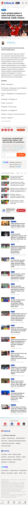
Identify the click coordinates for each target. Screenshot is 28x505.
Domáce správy (11, 438)
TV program (4, 454)
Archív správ (4, 440)
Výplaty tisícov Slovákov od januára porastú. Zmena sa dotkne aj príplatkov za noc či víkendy (18, 190)
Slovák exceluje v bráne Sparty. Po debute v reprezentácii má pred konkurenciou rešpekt (18, 276)
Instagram (5, 425)
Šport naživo (10, 473)
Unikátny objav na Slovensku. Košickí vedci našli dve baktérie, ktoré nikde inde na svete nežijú (17, 196)
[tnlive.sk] (7, 3)
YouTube (18, 425)
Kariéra (23, 456)
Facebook (11, 425)
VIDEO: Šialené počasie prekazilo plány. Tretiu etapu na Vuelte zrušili (18, 225)
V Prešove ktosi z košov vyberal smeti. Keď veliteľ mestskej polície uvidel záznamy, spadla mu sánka (18, 184)
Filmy (24, 473)
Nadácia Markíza (17, 459)
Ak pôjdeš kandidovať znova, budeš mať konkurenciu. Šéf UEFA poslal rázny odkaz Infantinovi (17, 396)
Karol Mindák (14, 322)
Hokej (12, 258)
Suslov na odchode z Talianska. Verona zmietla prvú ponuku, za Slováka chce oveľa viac (19, 330)
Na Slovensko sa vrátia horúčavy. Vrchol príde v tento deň (17, 202)
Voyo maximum (5, 470)
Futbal (12, 244)
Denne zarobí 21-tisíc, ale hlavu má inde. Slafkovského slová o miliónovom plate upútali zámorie (18, 357)
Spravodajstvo (23, 470)
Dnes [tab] (18, 173)
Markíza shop (12, 462)
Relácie (16, 473)
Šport (8, 7)
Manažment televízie (6, 459)
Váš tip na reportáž (9, 435)
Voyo (19, 167)
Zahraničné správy (20, 438)
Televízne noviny (14, 470)
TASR (12, 228)
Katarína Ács (11, 42)
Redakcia (18, 443)
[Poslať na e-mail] (8, 129)
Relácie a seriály (17, 454)
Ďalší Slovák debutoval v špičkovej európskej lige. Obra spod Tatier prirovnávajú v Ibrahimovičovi (18, 250)
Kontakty (3, 438)
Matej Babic (14, 414)
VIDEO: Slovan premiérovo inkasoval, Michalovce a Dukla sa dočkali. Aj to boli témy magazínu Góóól (19, 343)
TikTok (23, 425)
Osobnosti (3, 456)
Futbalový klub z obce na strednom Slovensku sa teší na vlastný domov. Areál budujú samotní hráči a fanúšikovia (18, 317)
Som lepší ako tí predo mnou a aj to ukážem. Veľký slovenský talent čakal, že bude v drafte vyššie (18, 263)
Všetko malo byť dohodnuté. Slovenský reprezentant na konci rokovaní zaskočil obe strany (18, 289)
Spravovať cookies (6, 445)
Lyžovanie (13, 405)
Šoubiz (10, 454)
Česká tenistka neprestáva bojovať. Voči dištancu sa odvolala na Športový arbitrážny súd (19, 236)
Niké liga (13, 337)
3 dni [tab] (22, 173)
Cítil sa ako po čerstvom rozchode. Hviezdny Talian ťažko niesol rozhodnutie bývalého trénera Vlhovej (19, 409)
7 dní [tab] (25, 173)
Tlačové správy (11, 456)
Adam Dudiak (14, 308)
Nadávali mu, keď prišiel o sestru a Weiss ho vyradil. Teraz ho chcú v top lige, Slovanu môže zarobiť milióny (19, 370)
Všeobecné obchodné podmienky (17, 440)
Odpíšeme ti (4, 462)
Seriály (20, 473)
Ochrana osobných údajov (8, 443)
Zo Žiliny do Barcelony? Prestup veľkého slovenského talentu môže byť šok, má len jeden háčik (18, 303)
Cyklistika (13, 221)
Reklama (18, 456)
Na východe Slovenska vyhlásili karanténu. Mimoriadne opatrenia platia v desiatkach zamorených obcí (16, 178)
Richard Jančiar (15, 254)
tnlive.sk (4, 7)
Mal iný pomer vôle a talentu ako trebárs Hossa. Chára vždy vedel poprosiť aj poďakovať (18, 383)
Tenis (12, 232)
